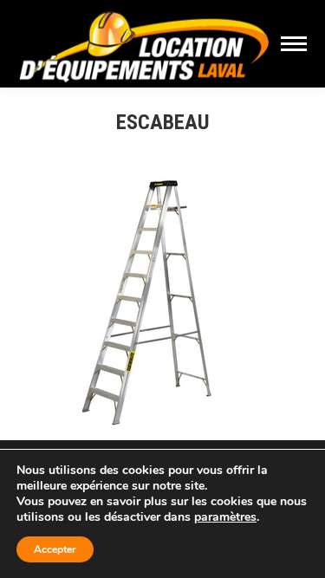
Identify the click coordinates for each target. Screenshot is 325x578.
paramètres (225, 517)
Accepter (55, 549)
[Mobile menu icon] (294, 44)
